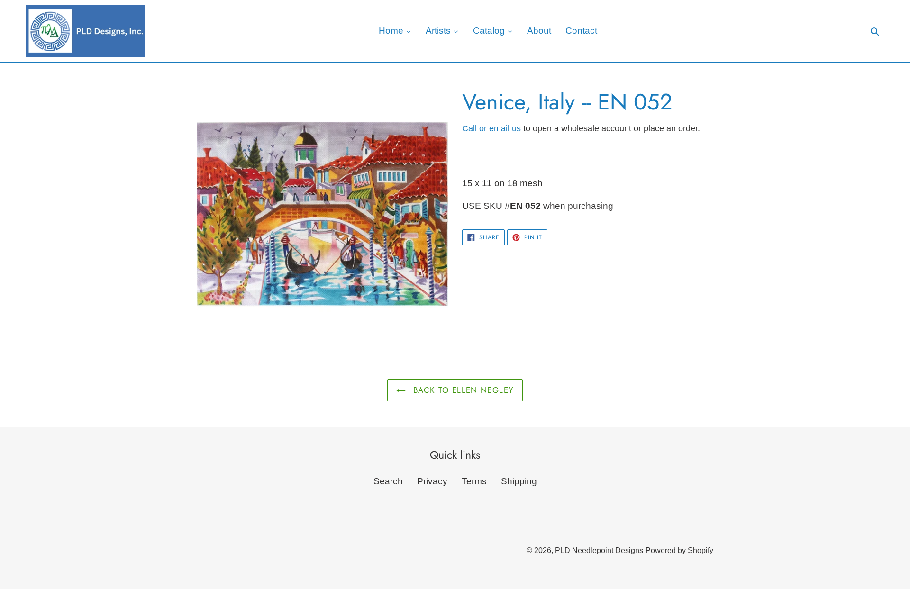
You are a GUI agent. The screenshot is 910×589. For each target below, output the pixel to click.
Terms (474, 481)
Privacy (432, 481)
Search (388, 481)
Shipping (519, 481)
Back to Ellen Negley (462, 390)
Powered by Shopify (679, 550)
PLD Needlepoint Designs (599, 550)
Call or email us (491, 128)
